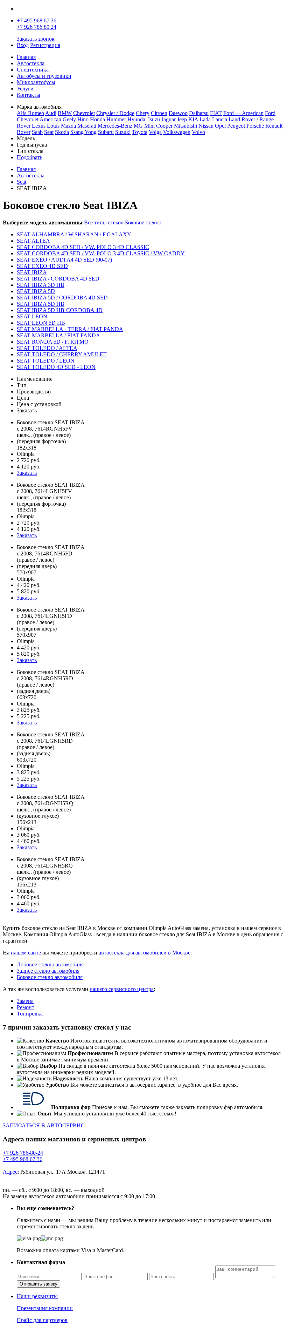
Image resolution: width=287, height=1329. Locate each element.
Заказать (27, 473)
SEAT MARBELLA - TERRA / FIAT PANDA (70, 329)
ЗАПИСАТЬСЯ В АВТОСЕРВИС (44, 1125)
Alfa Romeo (30, 113)
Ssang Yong (83, 132)
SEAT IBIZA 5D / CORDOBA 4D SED (62, 298)
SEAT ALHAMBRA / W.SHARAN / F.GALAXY (74, 234)
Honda (97, 119)
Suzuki (123, 132)
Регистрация (45, 45)
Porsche (255, 126)
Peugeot (236, 126)
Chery (142, 113)
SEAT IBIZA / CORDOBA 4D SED (58, 279)
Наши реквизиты (37, 1296)
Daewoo (178, 113)
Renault (273, 126)
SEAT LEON (32, 316)
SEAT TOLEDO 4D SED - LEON (56, 367)
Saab (37, 132)
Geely (69, 119)
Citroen (159, 113)
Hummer (116, 119)
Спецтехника (33, 70)
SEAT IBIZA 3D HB (40, 285)
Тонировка (30, 1014)
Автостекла (30, 63)
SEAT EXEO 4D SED (42, 266)
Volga (155, 132)
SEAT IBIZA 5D (36, 291)
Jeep (182, 119)
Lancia (219, 119)
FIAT (216, 113)
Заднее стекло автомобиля (48, 971)
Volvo (198, 132)
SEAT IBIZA (32, 272)
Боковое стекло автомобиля (50, 977)
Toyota (139, 132)
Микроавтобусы (36, 82)
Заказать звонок (36, 39)
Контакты (28, 95)
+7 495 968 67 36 (36, 20)
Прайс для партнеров (42, 1320)
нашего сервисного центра (122, 989)
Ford (270, 113)
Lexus (39, 126)
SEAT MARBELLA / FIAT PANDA (58, 335)
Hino (83, 119)
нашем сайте (26, 953)
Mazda (68, 126)
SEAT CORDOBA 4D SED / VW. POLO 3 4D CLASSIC (83, 247)
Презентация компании (45, 1308)
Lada (205, 119)
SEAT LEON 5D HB (41, 323)
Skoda (62, 132)
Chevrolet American (39, 119)
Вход (23, 45)
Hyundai (137, 119)
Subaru (106, 132)
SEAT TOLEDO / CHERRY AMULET (62, 354)
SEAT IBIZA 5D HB (40, 304)
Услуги (25, 89)
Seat (49, 132)
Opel (220, 126)
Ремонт (25, 1007)
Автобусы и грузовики (44, 76)
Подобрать (29, 157)
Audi (50, 113)
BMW (65, 113)
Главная (26, 57)
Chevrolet (84, 113)
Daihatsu (199, 113)
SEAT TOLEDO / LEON (46, 361)
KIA (193, 119)
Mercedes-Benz (115, 126)
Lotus (53, 126)
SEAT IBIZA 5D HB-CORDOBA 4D (60, 310)
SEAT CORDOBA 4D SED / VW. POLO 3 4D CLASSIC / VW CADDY (101, 253)
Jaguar (168, 119)
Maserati (86, 126)
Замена (25, 1001)
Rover (23, 132)
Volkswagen (176, 132)
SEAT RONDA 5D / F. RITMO (53, 342)
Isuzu (154, 119)
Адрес (10, 1172)
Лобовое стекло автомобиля (50, 964)
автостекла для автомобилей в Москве (144, 953)
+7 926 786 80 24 (36, 27)
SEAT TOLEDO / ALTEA (47, 348)
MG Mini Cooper (153, 126)
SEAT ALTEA (33, 241)
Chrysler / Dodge (115, 113)
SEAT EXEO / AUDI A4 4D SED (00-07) (64, 260)
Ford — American (243, 113)
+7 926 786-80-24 (23, 1153)
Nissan (206, 126)
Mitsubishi (185, 126)
